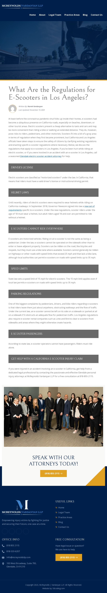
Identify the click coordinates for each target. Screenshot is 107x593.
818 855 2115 (13, 545)
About (42, 14)
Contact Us (96, 14)
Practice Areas (72, 14)
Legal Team (55, 14)
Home (32, 14)
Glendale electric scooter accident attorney (40, 156)
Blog (85, 14)
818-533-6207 (13, 551)
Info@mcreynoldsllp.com (18, 557)
